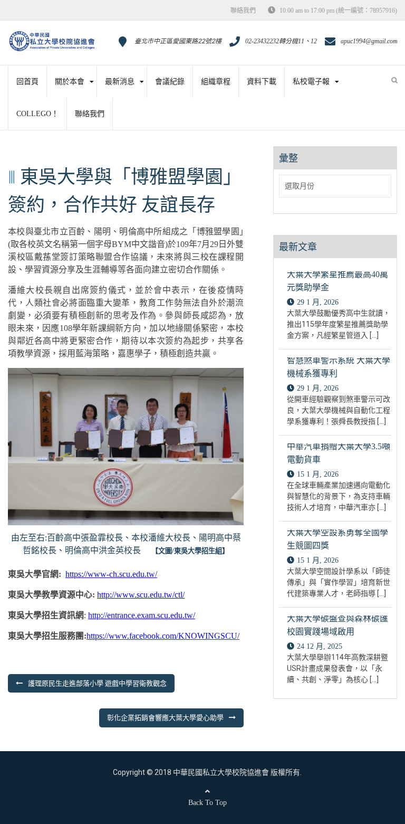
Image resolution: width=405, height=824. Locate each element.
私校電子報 (311, 82)
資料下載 (261, 82)
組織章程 (215, 82)
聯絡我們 (243, 10)
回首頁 (27, 82)
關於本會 (69, 82)
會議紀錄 (170, 82)
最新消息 (119, 82)
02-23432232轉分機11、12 (281, 41)
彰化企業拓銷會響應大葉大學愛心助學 (165, 718)
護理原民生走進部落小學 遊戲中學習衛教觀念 (97, 683)
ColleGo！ (37, 114)
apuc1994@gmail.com (369, 41)
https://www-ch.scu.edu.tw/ (111, 574)
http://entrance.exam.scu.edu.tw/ (141, 615)
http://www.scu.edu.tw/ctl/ (141, 594)
